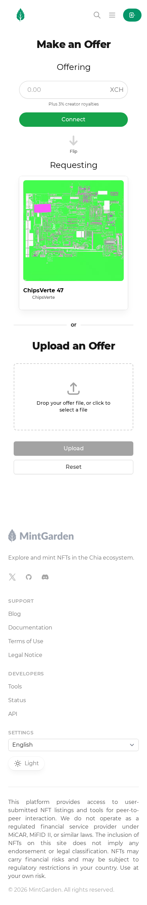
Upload (74, 448)
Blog (14, 614)
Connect (73, 119)
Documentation (30, 627)
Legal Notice (25, 655)
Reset (74, 467)
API (12, 714)
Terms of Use (25, 641)
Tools (15, 686)
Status (17, 700)
